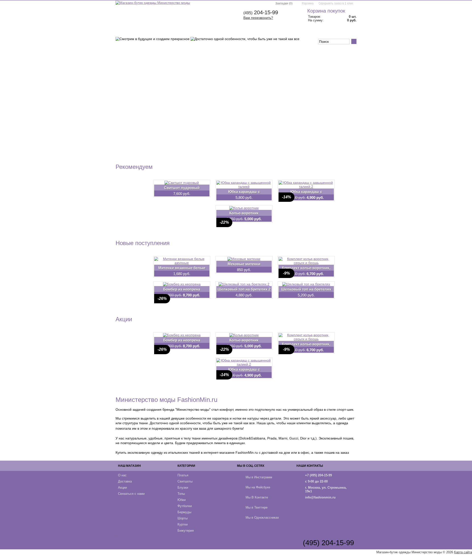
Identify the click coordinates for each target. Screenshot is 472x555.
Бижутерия (185, 530)
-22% (224, 222)
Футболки (230, 31)
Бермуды (253, 31)
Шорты (274, 31)
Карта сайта (463, 552)
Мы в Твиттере (256, 507)
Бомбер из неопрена (181, 289)
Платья (131, 31)
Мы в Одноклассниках (262, 517)
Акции (122, 487)
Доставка (125, 481)
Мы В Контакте (257, 497)
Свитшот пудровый (182, 188)
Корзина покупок (326, 11)
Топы (194, 31)
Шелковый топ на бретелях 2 (244, 289)
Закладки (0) (284, 3)
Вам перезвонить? (258, 18)
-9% (286, 273)
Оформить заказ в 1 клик (335, 3)
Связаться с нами (131, 494)
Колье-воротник (244, 213)
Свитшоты (154, 31)
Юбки (210, 31)
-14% (286, 197)
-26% (162, 298)
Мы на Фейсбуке (258, 487)
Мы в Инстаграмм (259, 477)
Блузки (176, 31)
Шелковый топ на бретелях (306, 289)
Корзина (307, 3)
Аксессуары (316, 31)
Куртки (293, 31)
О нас (122, 475)
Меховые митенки (244, 264)
